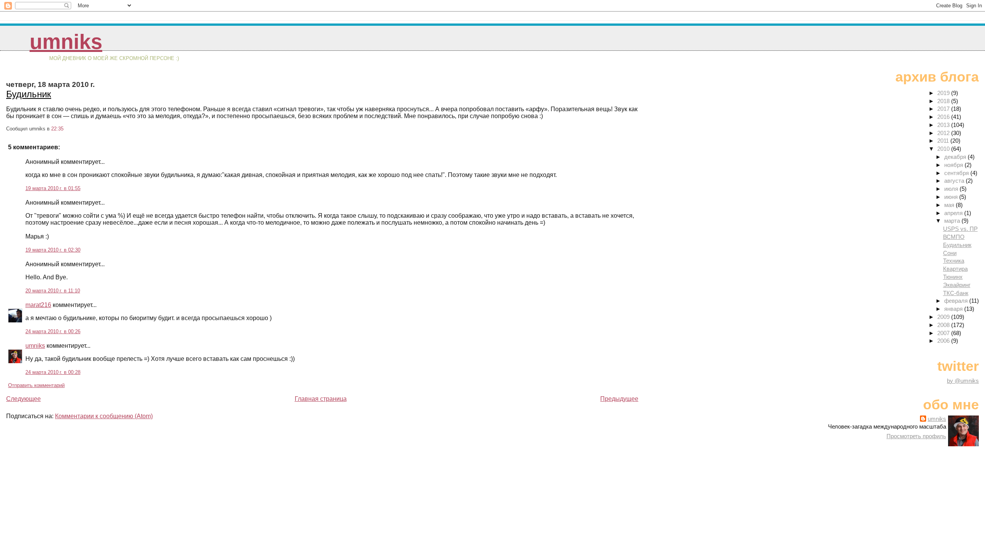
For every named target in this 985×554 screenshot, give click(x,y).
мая (950, 205)
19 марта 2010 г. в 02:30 (52, 250)
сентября (957, 173)
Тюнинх (953, 277)
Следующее (23, 398)
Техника (953, 260)
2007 (944, 333)
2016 (944, 116)
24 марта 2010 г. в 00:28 (52, 372)
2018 (944, 101)
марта (953, 220)
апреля (954, 213)
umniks (66, 41)
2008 (944, 325)
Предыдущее (619, 398)
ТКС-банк (955, 293)
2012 (944, 133)
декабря (956, 157)
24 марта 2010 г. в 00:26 (52, 331)
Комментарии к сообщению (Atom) (104, 416)
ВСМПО (954, 237)
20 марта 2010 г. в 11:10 (52, 291)
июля (952, 188)
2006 (944, 340)
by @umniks (963, 380)
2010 (944, 148)
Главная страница (321, 398)
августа (955, 180)
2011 (943, 140)
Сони (950, 253)
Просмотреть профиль (916, 436)
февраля (956, 300)
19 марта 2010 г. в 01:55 (52, 188)
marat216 (38, 305)
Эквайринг (956, 285)
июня (951, 197)
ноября (954, 165)
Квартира (955, 268)
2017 (944, 108)
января (954, 308)
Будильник (28, 94)
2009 (944, 317)
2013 (944, 125)
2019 (944, 93)
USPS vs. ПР (960, 228)
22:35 (57, 129)
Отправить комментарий (36, 385)
